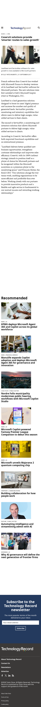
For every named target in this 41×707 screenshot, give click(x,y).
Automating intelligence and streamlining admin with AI (17, 525)
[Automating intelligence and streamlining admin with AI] (16, 510)
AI (6, 322)
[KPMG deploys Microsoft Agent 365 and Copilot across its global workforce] (16, 311)
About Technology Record (11, 659)
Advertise (5, 671)
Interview (4, 552)
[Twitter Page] (6, 675)
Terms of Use (5, 697)
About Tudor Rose (6, 693)
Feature (3, 521)
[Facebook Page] (2, 675)
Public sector (14, 391)
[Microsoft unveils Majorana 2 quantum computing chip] (16, 449)
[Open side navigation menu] (2, 28)
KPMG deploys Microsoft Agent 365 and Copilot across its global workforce (19, 327)
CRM (8, 34)
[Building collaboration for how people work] (16, 480)
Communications (14, 491)
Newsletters (6, 667)
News (3, 34)
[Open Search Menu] (39, 28)
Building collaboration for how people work (18, 494)
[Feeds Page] (13, 675)
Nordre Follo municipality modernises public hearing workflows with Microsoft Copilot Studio (19, 397)
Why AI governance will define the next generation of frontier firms (20, 556)
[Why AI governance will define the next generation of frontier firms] (16, 541)
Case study (4, 391)
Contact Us (5, 663)
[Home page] (20, 28)
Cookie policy (4, 704)
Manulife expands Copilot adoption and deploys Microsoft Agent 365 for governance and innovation (19, 361)
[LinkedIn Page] (9, 675)
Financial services (12, 355)
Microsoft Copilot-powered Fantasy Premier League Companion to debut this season (19, 432)
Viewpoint (4, 491)
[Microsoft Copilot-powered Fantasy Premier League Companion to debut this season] (16, 416)
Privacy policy (5, 701)
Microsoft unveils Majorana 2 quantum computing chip (17, 464)
